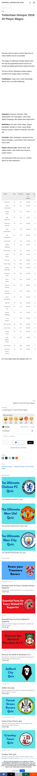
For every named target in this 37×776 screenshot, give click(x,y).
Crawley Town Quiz (9, 754)
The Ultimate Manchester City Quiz (14, 553)
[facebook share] (3, 458)
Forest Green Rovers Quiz (12, 721)
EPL (10, 7)
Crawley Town (6, 750)
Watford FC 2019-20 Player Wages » (24, 403)
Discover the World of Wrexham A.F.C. (16, 655)
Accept (22, 770)
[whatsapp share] (13, 458)
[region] (18, 99)
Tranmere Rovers (7, 581)
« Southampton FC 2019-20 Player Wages (15, 410)
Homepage (4, 7)
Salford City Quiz (8, 688)
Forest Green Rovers (8, 717)
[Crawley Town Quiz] (18, 739)
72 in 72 (4, 615)
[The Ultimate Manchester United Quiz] (18, 513)
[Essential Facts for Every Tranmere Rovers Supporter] (18, 570)
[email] (18, 774)
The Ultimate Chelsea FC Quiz (12, 499)
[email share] (10, 458)
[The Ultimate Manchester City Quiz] (18, 540)
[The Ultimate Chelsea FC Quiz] (18, 487)
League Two (5, 683)
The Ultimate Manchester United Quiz (15, 526)
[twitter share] (6, 458)
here (30, 359)
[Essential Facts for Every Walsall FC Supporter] (18, 604)
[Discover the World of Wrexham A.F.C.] (18, 639)
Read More (16, 770)
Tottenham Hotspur (7, 466)
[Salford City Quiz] (18, 673)
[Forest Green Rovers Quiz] (18, 706)
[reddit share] (16, 458)
